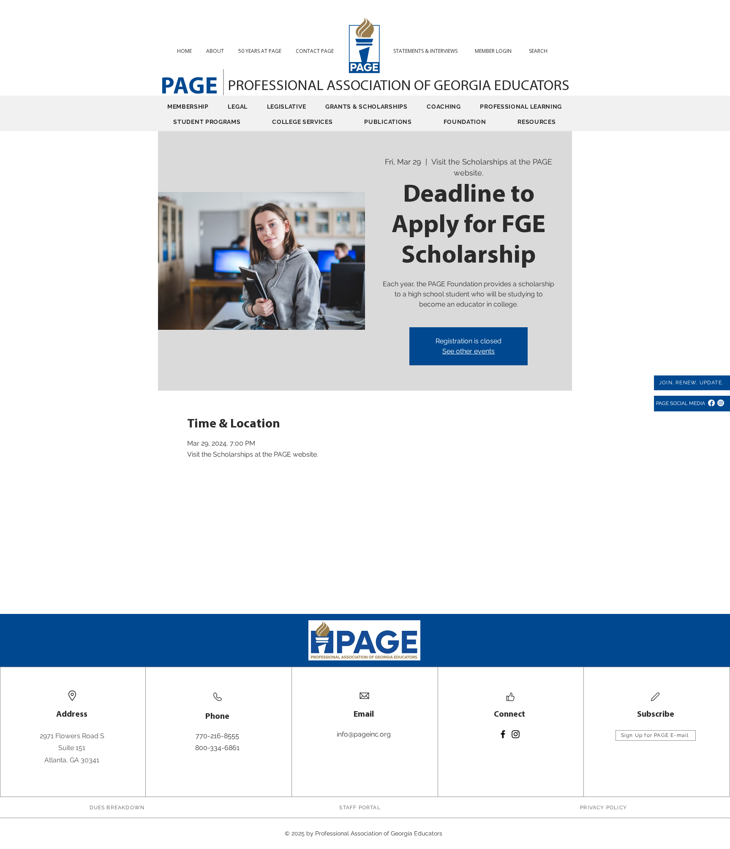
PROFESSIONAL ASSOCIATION (321, 86)
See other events (468, 351)
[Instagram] (720, 403)
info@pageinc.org (364, 734)
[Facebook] (711, 403)
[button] (541, 51)
